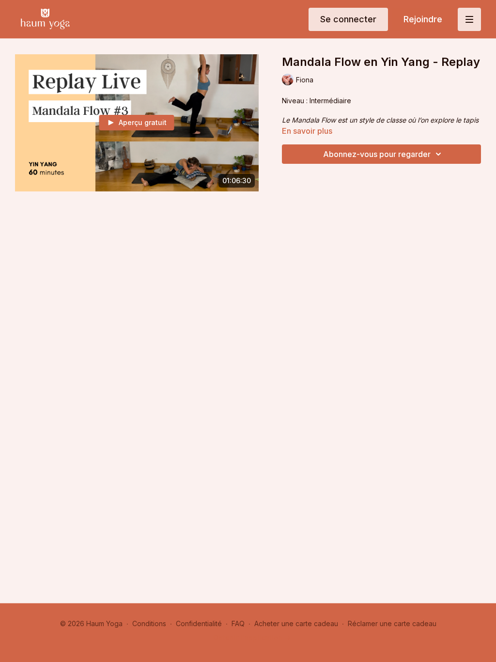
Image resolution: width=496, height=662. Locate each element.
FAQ (238, 623)
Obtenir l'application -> (252, 637)
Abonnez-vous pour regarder (377, 154)
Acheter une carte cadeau (296, 623)
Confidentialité (199, 623)
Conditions (149, 623)
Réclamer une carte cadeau (392, 623)
